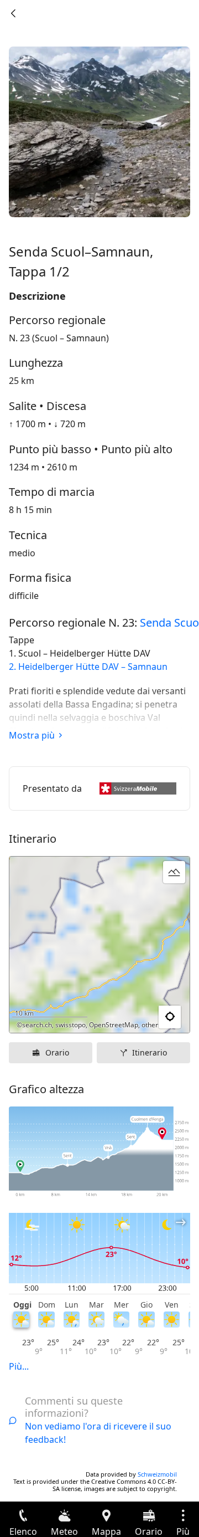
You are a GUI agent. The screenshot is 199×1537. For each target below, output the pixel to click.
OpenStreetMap (113, 1024)
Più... (19, 1366)
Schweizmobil (157, 1474)
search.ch (37, 1024)
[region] (99, 945)
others (151, 1024)
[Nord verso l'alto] (139, 1017)
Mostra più (32, 735)
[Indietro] (13, 13)
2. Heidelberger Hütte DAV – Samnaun (88, 666)
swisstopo (70, 1024)
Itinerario (149, 1052)
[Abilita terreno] (174, 872)
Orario (57, 1052)
